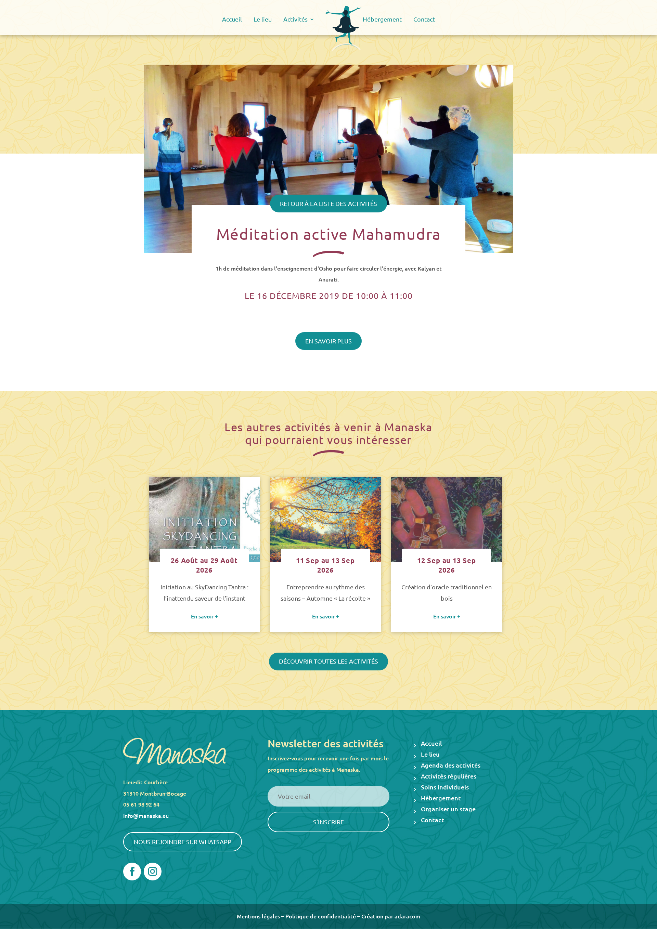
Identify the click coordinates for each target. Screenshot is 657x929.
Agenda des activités (450, 765)
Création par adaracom (390, 916)
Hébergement (382, 20)
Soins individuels (445, 787)
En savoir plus (328, 340)
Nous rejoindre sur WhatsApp (182, 841)
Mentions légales (258, 916)
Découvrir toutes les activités (328, 661)
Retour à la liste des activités (328, 203)
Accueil (232, 20)
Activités (295, 20)
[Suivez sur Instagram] (153, 871)
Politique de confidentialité (320, 916)
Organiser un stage (448, 809)
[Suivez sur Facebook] (132, 871)
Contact (424, 20)
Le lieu (263, 20)
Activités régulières (448, 776)
